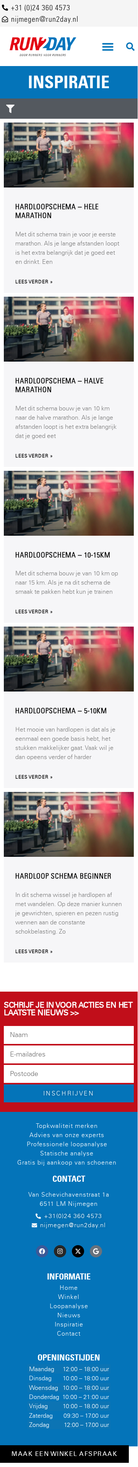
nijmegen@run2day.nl (44, 19)
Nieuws (69, 1315)
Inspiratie (69, 1324)
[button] (108, 46)
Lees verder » (34, 281)
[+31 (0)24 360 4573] (5, 8)
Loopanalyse (69, 1306)
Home (69, 1287)
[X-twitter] (78, 1251)
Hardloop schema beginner (63, 876)
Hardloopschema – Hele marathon (57, 211)
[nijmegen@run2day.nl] (5, 19)
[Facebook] (42, 1251)
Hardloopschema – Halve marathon (59, 385)
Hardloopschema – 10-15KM (62, 555)
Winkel (69, 1297)
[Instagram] (60, 1251)
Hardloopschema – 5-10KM (61, 710)
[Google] (96, 1251)
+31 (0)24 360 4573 (40, 7)
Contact (69, 1333)
